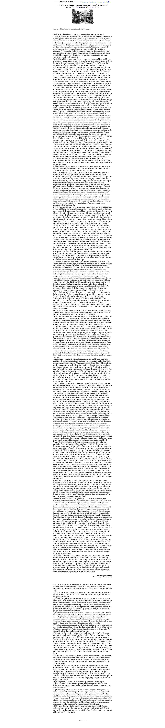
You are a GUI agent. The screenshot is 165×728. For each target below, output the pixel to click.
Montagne (85, 2)
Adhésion (108, 2)
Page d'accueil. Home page (97, 2)
